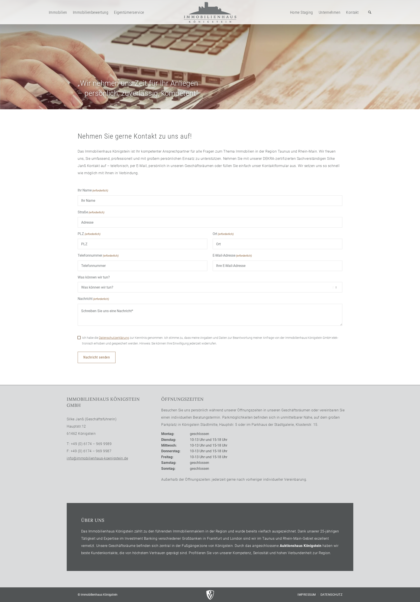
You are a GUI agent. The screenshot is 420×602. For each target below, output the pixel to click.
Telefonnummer (98, 255)
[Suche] (369, 12)
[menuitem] (58, 12)
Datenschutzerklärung (114, 337)
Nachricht (93, 299)
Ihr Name (93, 190)
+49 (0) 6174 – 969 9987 (91, 451)
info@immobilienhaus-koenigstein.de (97, 458)
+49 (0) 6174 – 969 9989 (91, 444)
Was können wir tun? (94, 277)
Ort (223, 234)
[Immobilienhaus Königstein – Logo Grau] (210, 12)
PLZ (89, 234)
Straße (91, 212)
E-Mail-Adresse (232, 255)
